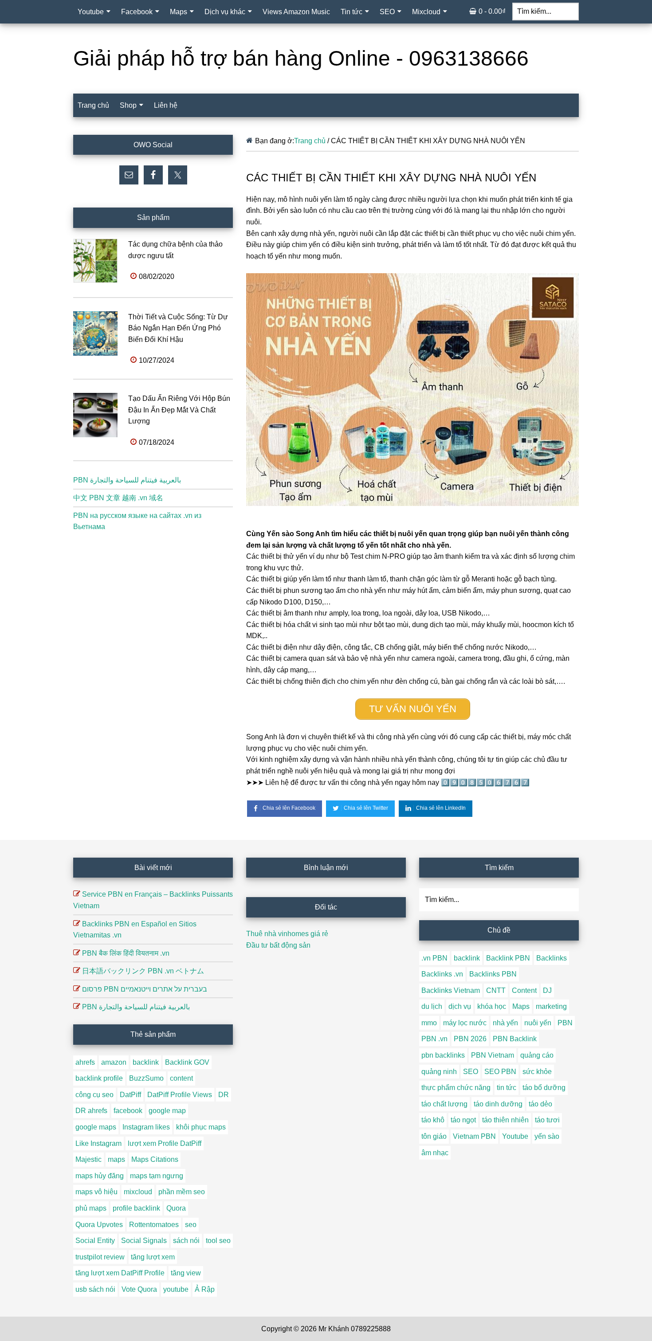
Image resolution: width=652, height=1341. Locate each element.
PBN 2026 (470, 1039)
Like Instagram (98, 1143)
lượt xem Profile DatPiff (164, 1143)
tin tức (506, 1087)
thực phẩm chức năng (456, 1087)
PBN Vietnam (492, 1055)
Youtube (515, 1136)
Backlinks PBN (493, 974)
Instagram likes (146, 1127)
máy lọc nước (465, 1023)
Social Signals (144, 1240)
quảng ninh (439, 1071)
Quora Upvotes (99, 1224)
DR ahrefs (91, 1110)
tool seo (218, 1240)
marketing (551, 1006)
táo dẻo (540, 1104)
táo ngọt (463, 1120)
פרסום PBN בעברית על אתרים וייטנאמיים (144, 989)
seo (190, 1224)
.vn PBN (434, 958)
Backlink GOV (187, 1062)
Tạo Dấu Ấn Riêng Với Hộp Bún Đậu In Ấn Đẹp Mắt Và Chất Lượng (179, 410)
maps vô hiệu (96, 1192)
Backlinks (551, 958)
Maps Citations (154, 1159)
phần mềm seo (181, 1192)
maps (116, 1159)
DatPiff (130, 1094)
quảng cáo (537, 1055)
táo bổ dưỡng (544, 1087)
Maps (521, 1006)
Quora (176, 1208)
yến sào (546, 1136)
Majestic (88, 1159)
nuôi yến (537, 1023)
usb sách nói (95, 1289)
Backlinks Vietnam (450, 990)
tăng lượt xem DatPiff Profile (120, 1273)
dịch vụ (459, 1006)
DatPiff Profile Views (179, 1094)
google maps (95, 1127)
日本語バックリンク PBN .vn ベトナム (143, 971)
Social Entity (95, 1240)
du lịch (431, 1006)
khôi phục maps (201, 1127)
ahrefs (85, 1062)
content (181, 1078)
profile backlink (136, 1208)
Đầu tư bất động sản (278, 945)
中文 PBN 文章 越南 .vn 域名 (118, 498)
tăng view (186, 1273)
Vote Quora (139, 1289)
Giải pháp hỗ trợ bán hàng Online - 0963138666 (301, 58)
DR (223, 1094)
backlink (146, 1062)
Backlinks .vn (442, 974)
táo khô (432, 1120)
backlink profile (99, 1078)
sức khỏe (537, 1071)
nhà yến (505, 1023)
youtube (176, 1289)
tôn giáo (434, 1136)
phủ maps (90, 1208)
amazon (113, 1062)
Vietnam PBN (474, 1136)
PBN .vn (434, 1039)
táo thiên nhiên (505, 1120)
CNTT (496, 990)
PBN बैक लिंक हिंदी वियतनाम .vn (125, 953)
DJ (547, 990)
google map (167, 1110)
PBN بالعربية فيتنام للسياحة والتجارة (127, 480)
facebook (128, 1110)
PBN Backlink (515, 1039)
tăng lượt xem (153, 1257)
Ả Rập (205, 1289)
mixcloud (138, 1192)
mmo (429, 1023)
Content (524, 990)
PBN (565, 1023)
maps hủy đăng (99, 1176)
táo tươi (547, 1120)
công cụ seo (94, 1094)
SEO (470, 1071)
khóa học (491, 1006)
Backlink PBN (508, 958)
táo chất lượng (444, 1104)
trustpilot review (100, 1257)
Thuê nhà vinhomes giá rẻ (287, 933)
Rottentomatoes (154, 1224)
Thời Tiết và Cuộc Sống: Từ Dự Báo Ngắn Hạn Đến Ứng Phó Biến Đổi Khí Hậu (178, 328)
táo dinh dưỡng (498, 1104)
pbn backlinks (443, 1055)
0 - (492, 11)
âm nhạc (434, 1153)
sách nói (186, 1240)
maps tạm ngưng (156, 1176)
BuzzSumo (146, 1078)
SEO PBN (500, 1071)
